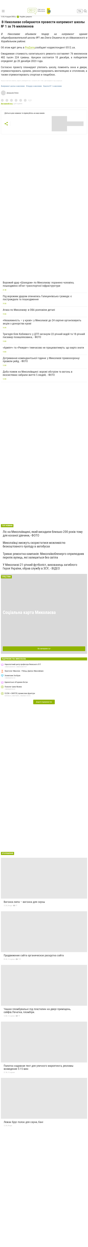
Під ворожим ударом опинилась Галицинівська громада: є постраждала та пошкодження (37, 298)
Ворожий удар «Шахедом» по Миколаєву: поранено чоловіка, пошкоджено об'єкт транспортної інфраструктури (38, 284)
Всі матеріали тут (44, 649)
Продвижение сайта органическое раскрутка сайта (34, 955)
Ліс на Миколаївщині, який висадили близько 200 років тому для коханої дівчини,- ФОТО (43, 533)
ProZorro (30, 47)
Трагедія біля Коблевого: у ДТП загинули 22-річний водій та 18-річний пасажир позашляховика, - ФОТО (44, 335)
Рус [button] (79, 11)
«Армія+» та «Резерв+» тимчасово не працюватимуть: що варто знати (43, 347)
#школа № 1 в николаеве (52, 86)
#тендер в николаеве (34, 86)
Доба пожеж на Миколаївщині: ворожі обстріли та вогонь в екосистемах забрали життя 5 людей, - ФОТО (37, 373)
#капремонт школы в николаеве (13, 86)
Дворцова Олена (12, 93)
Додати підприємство (44, 702)
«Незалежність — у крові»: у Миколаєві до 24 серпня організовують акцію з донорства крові (42, 322)
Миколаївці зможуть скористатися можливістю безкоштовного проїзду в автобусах (34, 544)
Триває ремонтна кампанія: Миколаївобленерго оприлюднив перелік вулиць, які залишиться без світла (43, 555)
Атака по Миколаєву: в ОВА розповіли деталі (29, 309)
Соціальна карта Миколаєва (29, 612)
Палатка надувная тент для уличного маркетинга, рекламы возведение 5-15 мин (38, 1067)
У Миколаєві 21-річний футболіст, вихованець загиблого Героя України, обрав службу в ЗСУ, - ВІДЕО (40, 566)
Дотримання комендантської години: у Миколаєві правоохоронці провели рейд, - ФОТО (41, 360)
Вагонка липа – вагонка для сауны (24, 901)
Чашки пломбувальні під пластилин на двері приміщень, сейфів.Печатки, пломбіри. (37, 1010)
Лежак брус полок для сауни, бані (23, 1122)
